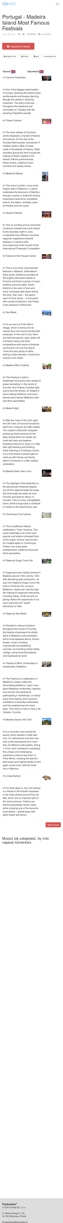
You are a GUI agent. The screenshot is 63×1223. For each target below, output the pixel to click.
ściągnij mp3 (10, 56)
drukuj (25, 56)
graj (37, 56)
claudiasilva (46, 34)
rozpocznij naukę (19, 46)
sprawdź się (51, 56)
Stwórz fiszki (53, 824)
